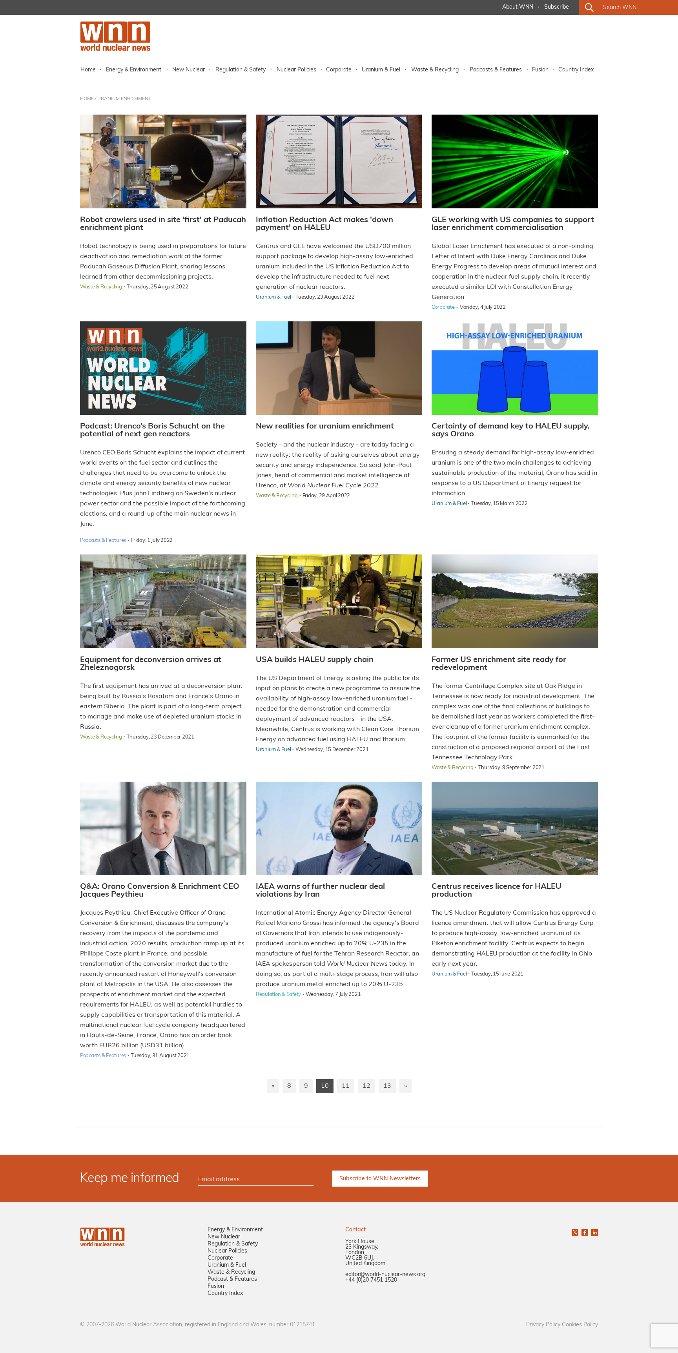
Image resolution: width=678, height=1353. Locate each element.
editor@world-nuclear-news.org (385, 1275)
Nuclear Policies (296, 70)
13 (387, 1086)
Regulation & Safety (240, 70)
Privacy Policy (543, 1325)
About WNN (517, 7)
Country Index (576, 70)
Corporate (339, 70)
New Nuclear (188, 70)
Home (88, 70)
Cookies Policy (580, 1325)
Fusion (540, 70)
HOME (87, 99)
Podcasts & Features (496, 70)
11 (346, 1086)
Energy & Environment (133, 70)
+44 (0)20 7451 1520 (371, 1280)
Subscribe (556, 7)
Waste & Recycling (435, 70)
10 (325, 1086)
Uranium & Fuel (381, 70)
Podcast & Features (232, 1279)
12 (366, 1086)
